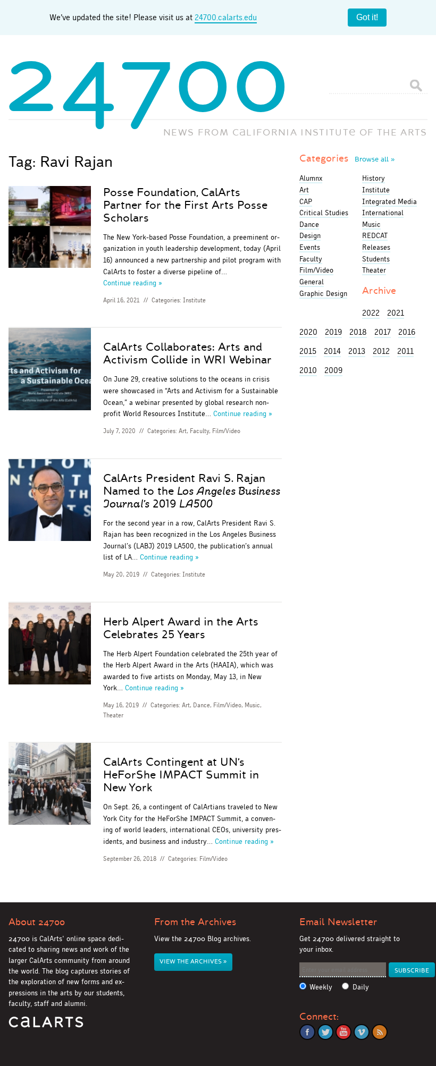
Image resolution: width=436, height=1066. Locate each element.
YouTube (343, 1032)
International (383, 212)
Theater (113, 715)
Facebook (307, 1032)
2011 (405, 351)
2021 (395, 313)
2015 (307, 351)
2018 (358, 332)
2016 (406, 332)
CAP (305, 201)
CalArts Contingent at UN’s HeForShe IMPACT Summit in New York (181, 775)
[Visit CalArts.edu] (46, 1025)
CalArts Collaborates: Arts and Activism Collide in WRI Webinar (187, 353)
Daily (361, 987)
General (311, 281)
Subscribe (412, 970)
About (37, 922)
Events (309, 247)
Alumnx (310, 178)
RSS (380, 1032)
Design (310, 235)
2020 (308, 332)
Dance (201, 705)
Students (376, 259)
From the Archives (195, 922)
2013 (356, 351)
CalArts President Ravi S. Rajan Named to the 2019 (191, 491)
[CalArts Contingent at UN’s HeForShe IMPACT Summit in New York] (49, 785)
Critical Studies (323, 212)
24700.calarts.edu (226, 17)
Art (183, 431)
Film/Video (226, 431)
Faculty (199, 431)
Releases (376, 247)
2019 (333, 332)
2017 (382, 332)
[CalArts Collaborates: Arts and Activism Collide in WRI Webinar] (49, 370)
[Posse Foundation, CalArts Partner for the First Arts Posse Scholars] (49, 229)
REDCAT (375, 235)
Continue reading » (132, 282)
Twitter (325, 1032)
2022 (371, 313)
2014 (332, 351)
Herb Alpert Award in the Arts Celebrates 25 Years (180, 628)
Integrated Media (389, 201)
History (373, 178)
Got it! (367, 17)
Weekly (320, 987)
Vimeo (362, 1032)
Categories (347, 158)
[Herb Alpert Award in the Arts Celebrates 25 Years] (49, 645)
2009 (333, 370)
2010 (308, 370)
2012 (381, 351)
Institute (194, 300)
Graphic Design (323, 293)
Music (252, 705)
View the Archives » (193, 961)
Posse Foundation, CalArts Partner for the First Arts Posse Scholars (185, 205)
